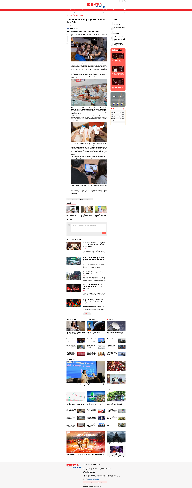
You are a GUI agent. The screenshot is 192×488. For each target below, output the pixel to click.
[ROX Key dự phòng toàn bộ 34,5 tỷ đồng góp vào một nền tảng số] (101, 411)
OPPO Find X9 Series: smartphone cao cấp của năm (117, 87)
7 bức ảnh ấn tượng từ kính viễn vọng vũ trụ (111, 346)
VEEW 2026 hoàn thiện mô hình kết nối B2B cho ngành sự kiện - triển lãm (91, 417)
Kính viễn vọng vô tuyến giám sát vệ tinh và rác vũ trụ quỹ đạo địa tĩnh (115, 333)
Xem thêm (87, 313)
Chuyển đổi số (104, 9)
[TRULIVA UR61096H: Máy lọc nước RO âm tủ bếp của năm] (118, 69)
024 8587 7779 (89, 478)
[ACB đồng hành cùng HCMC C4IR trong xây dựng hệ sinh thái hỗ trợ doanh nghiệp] (101, 425)
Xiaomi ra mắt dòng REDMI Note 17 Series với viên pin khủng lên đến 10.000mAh (71, 340)
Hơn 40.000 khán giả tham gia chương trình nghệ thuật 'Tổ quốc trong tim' (93, 286)
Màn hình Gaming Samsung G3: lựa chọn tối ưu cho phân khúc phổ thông (116, 457)
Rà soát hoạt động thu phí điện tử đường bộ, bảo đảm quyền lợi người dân (93, 259)
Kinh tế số (77, 9)
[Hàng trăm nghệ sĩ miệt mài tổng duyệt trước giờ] (73, 303)
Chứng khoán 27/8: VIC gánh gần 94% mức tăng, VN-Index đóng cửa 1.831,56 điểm (75, 404)
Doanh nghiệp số (91, 9)
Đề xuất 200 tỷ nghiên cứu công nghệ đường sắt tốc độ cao (111, 417)
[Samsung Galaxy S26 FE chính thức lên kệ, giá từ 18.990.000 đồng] (75, 326)
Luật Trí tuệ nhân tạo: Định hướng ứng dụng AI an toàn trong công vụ (91, 353)
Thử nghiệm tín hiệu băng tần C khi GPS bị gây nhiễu (95, 333)
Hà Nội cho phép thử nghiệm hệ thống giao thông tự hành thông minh (116, 403)
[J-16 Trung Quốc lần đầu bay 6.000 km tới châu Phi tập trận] (122, 354)
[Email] (74, 28)
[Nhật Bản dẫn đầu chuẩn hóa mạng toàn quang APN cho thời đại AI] (101, 347)
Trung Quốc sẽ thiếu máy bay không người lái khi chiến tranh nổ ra (112, 339)
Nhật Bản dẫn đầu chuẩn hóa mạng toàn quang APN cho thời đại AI (92, 346)
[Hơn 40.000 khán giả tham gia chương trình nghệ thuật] (73, 288)
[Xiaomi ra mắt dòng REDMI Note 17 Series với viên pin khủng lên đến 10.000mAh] (81, 340)
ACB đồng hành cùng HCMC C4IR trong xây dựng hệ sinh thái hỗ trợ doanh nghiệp (91, 424)
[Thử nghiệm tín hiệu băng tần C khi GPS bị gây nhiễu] (96, 326)
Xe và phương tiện (115, 9)
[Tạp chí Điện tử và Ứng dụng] (96, 5)
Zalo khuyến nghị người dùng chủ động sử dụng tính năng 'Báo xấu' (87, 215)
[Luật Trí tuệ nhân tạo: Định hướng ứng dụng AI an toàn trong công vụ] (101, 354)
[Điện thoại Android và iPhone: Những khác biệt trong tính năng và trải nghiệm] (81, 347)
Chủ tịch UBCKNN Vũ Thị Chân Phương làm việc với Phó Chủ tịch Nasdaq (71, 410)
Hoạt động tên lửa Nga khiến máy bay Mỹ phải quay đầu (118, 44)
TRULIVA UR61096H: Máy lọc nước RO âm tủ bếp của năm (118, 74)
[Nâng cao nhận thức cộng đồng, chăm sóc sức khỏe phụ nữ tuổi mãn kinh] (116, 379)
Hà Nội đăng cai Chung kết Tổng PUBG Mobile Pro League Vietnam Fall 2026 (86, 455)
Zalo (68, 199)
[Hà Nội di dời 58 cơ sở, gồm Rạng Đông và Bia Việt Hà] (73, 275)
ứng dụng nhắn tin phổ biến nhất (85, 199)
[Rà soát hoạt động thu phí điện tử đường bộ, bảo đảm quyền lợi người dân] (73, 261)
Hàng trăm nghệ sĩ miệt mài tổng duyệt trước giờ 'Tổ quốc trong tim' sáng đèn (93, 301)
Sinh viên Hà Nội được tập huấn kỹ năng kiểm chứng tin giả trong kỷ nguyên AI (92, 340)
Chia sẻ (68, 28)
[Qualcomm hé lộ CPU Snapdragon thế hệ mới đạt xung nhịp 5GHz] (81, 354)
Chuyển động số (71, 9)
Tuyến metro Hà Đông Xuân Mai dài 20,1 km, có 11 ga (111, 424)
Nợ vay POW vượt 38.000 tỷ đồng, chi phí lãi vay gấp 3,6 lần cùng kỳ (95, 403)
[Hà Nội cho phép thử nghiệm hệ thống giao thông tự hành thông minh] (116, 396)
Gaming (109, 9)
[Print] (76, 28)
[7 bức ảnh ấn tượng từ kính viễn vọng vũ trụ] (122, 347)
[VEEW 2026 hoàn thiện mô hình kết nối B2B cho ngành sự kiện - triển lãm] (101, 418)
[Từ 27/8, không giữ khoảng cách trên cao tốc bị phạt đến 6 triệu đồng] (122, 411)
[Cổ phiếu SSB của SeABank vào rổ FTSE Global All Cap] (81, 418)
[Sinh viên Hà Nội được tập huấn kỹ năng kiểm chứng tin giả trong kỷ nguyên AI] (101, 340)
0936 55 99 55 (95, 478)
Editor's (117, 50)
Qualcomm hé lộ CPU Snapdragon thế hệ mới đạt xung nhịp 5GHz (70, 353)
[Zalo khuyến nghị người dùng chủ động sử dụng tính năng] (87, 209)
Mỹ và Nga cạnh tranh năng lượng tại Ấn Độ (115, 371)
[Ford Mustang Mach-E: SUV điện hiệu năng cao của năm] (118, 56)
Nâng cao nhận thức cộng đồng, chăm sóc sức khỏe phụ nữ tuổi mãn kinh (115, 385)
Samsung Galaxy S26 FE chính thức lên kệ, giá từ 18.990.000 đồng (75, 333)
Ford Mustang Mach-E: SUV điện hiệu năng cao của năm (117, 61)
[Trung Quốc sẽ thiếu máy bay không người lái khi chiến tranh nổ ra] (122, 340)
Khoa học (121, 9)
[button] (125, 108)
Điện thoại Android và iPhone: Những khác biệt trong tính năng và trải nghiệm (71, 347)
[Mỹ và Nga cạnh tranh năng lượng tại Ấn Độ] (116, 366)
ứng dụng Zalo (74, 199)
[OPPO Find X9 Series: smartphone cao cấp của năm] (118, 81)
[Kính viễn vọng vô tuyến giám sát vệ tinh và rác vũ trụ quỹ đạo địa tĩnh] (116, 326)
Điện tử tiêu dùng (83, 9)
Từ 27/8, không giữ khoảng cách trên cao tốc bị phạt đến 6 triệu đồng (111, 410)
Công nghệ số (97, 9)
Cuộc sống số (80, 15)
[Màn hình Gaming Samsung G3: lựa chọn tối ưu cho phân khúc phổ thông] (116, 451)
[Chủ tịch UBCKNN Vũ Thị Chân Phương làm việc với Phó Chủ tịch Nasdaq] (81, 411)
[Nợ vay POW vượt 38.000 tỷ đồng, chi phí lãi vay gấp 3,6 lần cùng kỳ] (96, 396)
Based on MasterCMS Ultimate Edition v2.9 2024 (92, 486)
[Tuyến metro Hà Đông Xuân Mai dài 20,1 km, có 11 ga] (122, 425)
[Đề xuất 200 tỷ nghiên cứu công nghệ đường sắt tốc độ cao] (122, 418)
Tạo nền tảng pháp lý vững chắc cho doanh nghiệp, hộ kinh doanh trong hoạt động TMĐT (70, 424)
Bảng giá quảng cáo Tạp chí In (89, 482)
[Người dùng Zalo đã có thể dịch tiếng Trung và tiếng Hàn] (101, 209)
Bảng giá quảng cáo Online (101, 482)
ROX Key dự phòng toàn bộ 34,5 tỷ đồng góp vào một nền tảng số (91, 410)
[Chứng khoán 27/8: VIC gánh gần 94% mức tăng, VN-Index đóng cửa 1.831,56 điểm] (75, 396)
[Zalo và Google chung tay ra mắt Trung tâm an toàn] (72, 209)
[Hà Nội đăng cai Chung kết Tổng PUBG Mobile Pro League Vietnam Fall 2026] (85, 442)
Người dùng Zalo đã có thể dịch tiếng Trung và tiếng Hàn (100, 215)
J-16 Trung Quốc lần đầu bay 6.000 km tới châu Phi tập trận (112, 353)
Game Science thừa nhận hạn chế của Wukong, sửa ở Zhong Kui (116, 443)
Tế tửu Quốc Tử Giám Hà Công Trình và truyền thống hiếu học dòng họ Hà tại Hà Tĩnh (94, 244)
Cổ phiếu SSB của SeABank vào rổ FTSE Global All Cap (70, 417)
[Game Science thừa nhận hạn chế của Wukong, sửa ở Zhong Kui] (116, 436)
